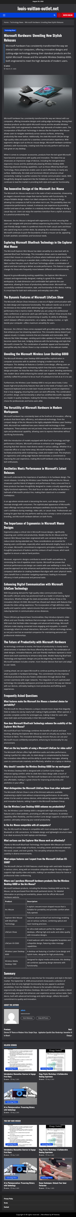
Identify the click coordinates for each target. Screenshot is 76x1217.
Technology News (10, 30)
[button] (4, 15)
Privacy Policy (8, 1198)
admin (8, 66)
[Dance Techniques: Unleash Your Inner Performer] (55, 1169)
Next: (55, 1032)
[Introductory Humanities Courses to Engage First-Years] (20, 1060)
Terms (6, 1203)
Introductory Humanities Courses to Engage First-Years (20, 1075)
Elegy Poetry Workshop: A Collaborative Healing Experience (53, 1075)
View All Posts (43, 1018)
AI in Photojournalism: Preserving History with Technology (19, 1108)
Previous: (20, 1032)
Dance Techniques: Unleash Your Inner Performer (52, 1184)
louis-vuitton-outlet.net (38, 8)
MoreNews (45, 1215)
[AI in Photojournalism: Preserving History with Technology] (20, 1093)
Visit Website (27, 1018)
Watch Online (68, 15)
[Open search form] (54, 15)
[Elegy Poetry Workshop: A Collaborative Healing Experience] (55, 1060)
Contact (6, 1207)
